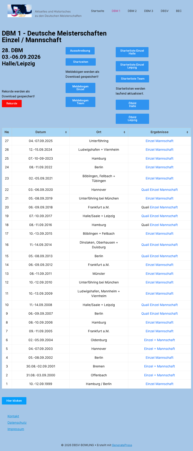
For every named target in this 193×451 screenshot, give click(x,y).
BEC (179, 11)
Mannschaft (164, 141)
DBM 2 (132, 11)
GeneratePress (122, 445)
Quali (145, 190)
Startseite (97, 11)
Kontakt (13, 416)
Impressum (16, 429)
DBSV (164, 11)
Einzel (150, 141)
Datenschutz (17, 423)
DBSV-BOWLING (54, 6)
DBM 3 (148, 11)
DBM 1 (116, 11)
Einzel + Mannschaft (159, 340)
